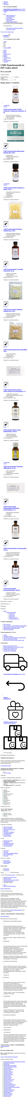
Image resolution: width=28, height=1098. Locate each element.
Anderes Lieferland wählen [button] (7, 1059)
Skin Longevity (6, 624)
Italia (8, 1064)
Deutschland (13, 1065)
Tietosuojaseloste (7, 878)
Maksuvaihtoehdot (10, 19)
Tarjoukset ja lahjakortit (8, 832)
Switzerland (13, 1084)
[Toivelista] (4, 44)
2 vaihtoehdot (6, 105)
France (9, 1070)
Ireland (9, 1088)
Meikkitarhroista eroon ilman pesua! (11, 628)
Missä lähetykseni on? (8, 844)
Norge (9, 1096)
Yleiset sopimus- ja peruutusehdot (11, 880)
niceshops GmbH (11, 875)
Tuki (4, 14)
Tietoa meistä (6, 860)
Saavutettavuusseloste (8, 881)
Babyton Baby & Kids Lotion (10, 645)
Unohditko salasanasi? (8, 843)
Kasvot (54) (12, 613)
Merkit (4, 611)
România (11, 1071)
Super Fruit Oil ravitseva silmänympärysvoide (13, 640)
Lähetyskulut (9, 18)
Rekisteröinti (6, 842)
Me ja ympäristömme (8, 854)
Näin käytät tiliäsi (7, 836)
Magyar (10, 1077)
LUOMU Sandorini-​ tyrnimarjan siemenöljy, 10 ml (14, 111)
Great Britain (14, 1066)
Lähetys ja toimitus (7, 828)
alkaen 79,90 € (14, 9)
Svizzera (11, 1083)
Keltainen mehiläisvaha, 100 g (12, 229)
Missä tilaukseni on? (11, 15)
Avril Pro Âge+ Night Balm (9, 650)
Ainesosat (5, 852)
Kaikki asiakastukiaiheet (11, 21)
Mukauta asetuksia (20, 913)
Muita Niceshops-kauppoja (9, 886)
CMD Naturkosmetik (11, 612)
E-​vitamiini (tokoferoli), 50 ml (13, 270)
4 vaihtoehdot (6, 183)
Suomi (9, 1078)
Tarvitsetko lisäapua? (8, 833)
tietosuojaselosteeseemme (16, 910)
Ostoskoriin (6, 4)
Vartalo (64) (12, 615)
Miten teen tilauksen (8, 827)
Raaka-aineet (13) (13, 617)
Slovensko (12, 1086)
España (9, 1068)
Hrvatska (11, 1074)
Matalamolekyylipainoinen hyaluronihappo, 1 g (11, 508)
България (11, 1079)
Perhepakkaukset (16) (14, 618)
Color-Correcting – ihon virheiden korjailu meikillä (14, 625)
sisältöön (5, 3)
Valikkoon (5, 1)
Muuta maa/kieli (15, 872)
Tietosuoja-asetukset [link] (8, 882)
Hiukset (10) (12, 616)
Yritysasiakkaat (6, 834)
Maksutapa (5, 830)
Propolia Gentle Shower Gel (9, 649)
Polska (9, 1075)
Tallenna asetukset (5, 1044)
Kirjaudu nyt (6, 36)
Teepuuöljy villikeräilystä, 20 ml (13, 467)
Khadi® (5, 635)
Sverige (10, 1073)
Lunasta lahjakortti (7, 845)
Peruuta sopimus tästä (5, 888)
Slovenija (11, 1069)
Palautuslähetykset (10, 16)
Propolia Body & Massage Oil (10, 648)
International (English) (20, 1061)
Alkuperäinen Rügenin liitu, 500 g (13, 151)
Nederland (12, 1089)
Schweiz (11, 1080)
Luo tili (5, 41)
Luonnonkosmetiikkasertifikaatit (10, 853)
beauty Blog (6, 850)
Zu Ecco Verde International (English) (9, 1056)
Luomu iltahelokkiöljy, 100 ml (12, 430)
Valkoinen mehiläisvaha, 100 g (12, 310)
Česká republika (16, 1087)
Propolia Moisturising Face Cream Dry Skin (13, 647)
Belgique (11, 1091)
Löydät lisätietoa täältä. (6, 765)
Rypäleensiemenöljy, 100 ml (11, 589)
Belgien (10, 1095)
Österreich (12, 1063)
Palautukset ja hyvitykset (9, 829)
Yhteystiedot (9, 20)
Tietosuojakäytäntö (5, 916)
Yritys (4, 884)
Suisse (9, 1082)
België (9, 1092)
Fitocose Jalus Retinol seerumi (10, 638)
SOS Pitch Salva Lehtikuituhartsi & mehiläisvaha (14, 637)
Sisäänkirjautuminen (8, 840)
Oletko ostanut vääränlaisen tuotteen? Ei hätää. (14, 627)
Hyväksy (3, 913)
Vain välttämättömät (10, 913)
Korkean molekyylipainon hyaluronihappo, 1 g (14, 390)
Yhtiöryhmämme (7, 862)
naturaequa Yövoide (8, 636)
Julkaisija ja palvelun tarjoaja (9, 877)
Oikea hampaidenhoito (8, 629)
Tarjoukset (5, 855)
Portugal (10, 1093)
